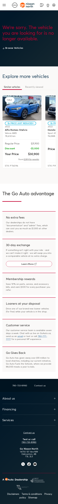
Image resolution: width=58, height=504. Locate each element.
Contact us (29, 432)
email (20, 336)
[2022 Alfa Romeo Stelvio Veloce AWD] (22, 107)
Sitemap (32, 497)
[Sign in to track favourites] (37, 99)
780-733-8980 (29, 442)
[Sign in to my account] (54, 5)
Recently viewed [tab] (34, 86)
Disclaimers (13, 493)
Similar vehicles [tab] (12, 86)
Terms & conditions (32, 493)
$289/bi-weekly (31, 159)
